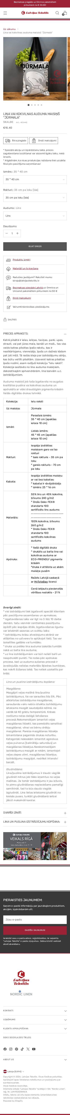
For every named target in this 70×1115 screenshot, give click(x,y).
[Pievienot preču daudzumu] (17, 233)
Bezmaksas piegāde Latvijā (28, 287)
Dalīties (12, 320)
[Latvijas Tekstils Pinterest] (17, 1049)
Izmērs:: (15, 171)
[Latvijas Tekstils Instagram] (11, 1049)
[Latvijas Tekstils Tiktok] (22, 1049)
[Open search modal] (57, 12)
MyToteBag (41, 581)
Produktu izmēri (21, 259)
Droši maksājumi (22, 298)
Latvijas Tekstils (29, 1077)
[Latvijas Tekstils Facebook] (5, 1049)
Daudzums (10, 226)
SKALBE (8, 122)
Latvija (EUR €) (15, 1071)
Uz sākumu (9, 29)
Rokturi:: (20, 190)
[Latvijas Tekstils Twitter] (28, 1049)
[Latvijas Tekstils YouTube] (34, 1049)
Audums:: (12, 208)
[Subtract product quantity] (6, 233)
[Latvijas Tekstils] (35, 13)
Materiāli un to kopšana (25, 268)
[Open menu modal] (5, 12)
